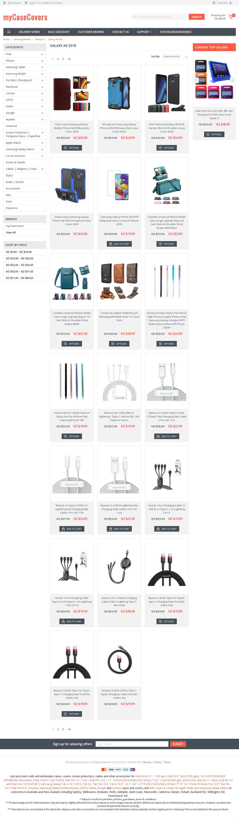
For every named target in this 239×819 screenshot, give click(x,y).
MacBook (12, 86)
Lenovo (10, 93)
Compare (224, 2)
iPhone (10, 60)
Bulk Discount (58, 32)
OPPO (9, 100)
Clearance (12, 208)
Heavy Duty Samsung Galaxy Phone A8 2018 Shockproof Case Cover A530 (72, 220)
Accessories (13, 188)
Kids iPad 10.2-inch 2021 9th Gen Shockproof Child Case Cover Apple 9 (214, 114)
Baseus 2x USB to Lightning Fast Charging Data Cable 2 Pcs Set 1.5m (119, 509)
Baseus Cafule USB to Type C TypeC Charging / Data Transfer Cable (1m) (119, 694)
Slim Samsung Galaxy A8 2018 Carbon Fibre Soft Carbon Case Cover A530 (166, 128)
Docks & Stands (15, 162)
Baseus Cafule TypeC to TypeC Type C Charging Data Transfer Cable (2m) (167, 601)
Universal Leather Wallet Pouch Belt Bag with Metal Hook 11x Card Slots (119, 316)
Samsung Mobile (22, 39)
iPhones (33, 788)
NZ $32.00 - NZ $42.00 (19, 265)
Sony (9, 201)
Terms (167, 762)
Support (143, 32)
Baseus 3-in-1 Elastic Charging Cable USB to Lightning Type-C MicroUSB (119, 601)
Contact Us (120, 32)
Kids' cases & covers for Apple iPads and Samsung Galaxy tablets (189, 788)
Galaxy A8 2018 (55, 39)
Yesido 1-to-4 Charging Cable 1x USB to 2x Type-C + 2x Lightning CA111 (166, 509)
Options (74, 147)
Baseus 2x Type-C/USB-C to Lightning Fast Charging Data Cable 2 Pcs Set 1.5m (72, 509)
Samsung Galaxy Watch (20, 149)
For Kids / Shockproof (19, 80)
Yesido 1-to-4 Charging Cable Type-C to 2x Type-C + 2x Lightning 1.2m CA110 (72, 601)
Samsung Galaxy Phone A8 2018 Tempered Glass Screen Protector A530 (119, 220)
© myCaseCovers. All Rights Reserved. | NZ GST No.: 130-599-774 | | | (118, 762)
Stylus (9, 175)
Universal (11, 126)
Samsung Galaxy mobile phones (59, 788)
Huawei (10, 119)
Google (10, 113)
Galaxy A (39, 39)
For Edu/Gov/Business (175, 32)
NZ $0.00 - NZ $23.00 (19, 252)
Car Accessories (15, 155)
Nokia (9, 106)
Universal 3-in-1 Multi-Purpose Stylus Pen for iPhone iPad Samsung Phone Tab (72, 416)
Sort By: (155, 56)
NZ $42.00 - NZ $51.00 (19, 271)
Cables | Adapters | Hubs (21, 169)
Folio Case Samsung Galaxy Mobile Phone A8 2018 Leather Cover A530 (72, 128)
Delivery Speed (29, 32)
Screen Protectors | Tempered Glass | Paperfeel (23, 134)
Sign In (33, 2)
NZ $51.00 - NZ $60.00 (19, 278)
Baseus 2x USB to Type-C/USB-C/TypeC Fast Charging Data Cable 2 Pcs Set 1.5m (167, 416)
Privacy (157, 762)
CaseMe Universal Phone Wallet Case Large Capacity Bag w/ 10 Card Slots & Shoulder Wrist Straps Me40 (72, 318)
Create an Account (51, 2)
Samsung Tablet (15, 67)
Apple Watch (13, 142)
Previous (196, 80)
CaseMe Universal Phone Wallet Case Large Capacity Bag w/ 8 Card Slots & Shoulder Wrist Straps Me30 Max (166, 222)
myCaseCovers (15, 226)
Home (6, 39)
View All (10, 232)
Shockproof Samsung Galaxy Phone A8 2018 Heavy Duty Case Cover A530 (119, 128)
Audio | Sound (14, 182)
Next (232, 80)
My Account (14, 2)
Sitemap (147, 762)
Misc (8, 195)
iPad (8, 54)
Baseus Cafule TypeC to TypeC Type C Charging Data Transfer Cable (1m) (72, 694)
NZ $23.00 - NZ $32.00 (19, 258)
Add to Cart (121, 244)
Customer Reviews (91, 32)
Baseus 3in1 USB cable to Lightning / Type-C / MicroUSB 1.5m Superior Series (119, 416)
